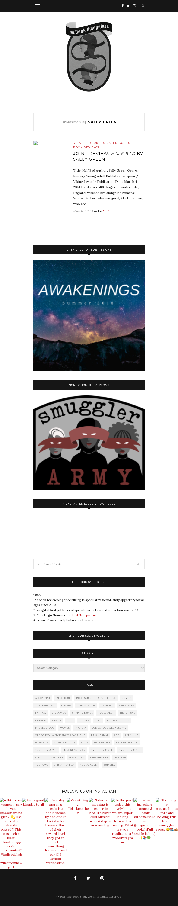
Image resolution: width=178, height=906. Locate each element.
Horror (40, 720)
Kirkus (56, 720)
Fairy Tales (126, 705)
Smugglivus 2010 (127, 742)
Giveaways (59, 713)
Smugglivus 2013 (102, 750)
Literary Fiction (118, 720)
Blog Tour (63, 698)
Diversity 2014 (86, 705)
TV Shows (41, 765)
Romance (41, 742)
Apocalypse (43, 698)
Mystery (80, 727)
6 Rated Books (116, 143)
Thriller (120, 757)
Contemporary (45, 705)
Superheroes (99, 757)
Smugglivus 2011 (46, 750)
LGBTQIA (84, 720)
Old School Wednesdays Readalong (60, 735)
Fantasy (40, 713)
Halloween (106, 713)
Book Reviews (86, 147)
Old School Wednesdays (109, 727)
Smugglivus (102, 742)
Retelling (132, 735)
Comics (127, 698)
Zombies (109, 765)
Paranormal (99, 735)
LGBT (70, 720)
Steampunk (76, 757)
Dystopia (107, 705)
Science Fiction (65, 742)
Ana (106, 211)
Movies (65, 727)
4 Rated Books (87, 143)
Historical (127, 713)
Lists (98, 720)
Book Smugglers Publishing (96, 698)
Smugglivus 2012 (74, 750)
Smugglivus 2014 (130, 750)
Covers (66, 705)
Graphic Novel (82, 713)
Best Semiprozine (84, 615)
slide (84, 742)
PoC (116, 735)
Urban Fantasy (64, 765)
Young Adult (89, 765)
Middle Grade (44, 727)
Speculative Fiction (49, 757)
